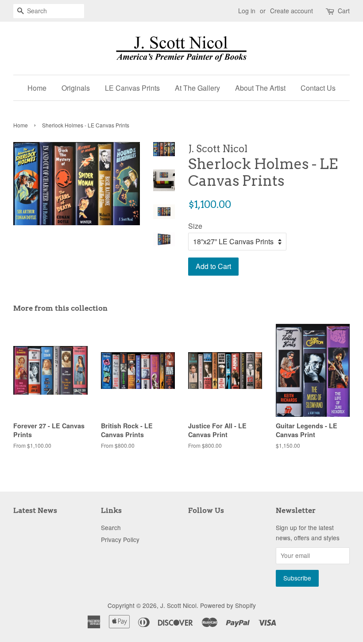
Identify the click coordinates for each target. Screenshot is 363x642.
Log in (246, 10)
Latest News (35, 510)
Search (111, 527)
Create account (291, 10)
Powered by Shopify (228, 605)
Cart (344, 10)
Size (195, 226)
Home (36, 88)
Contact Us (318, 88)
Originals (76, 88)
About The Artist (260, 88)
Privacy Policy (120, 539)
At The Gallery (197, 88)
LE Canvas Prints (132, 88)
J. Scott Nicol (178, 605)
